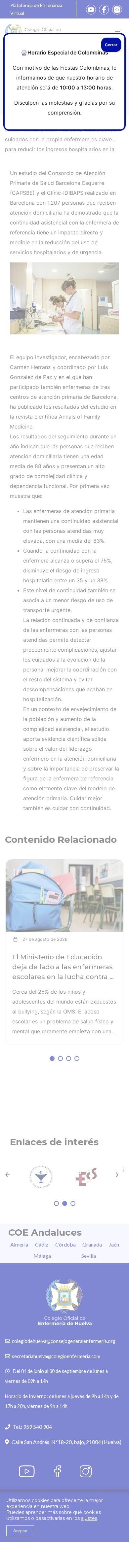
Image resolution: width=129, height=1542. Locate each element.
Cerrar (111, 44)
